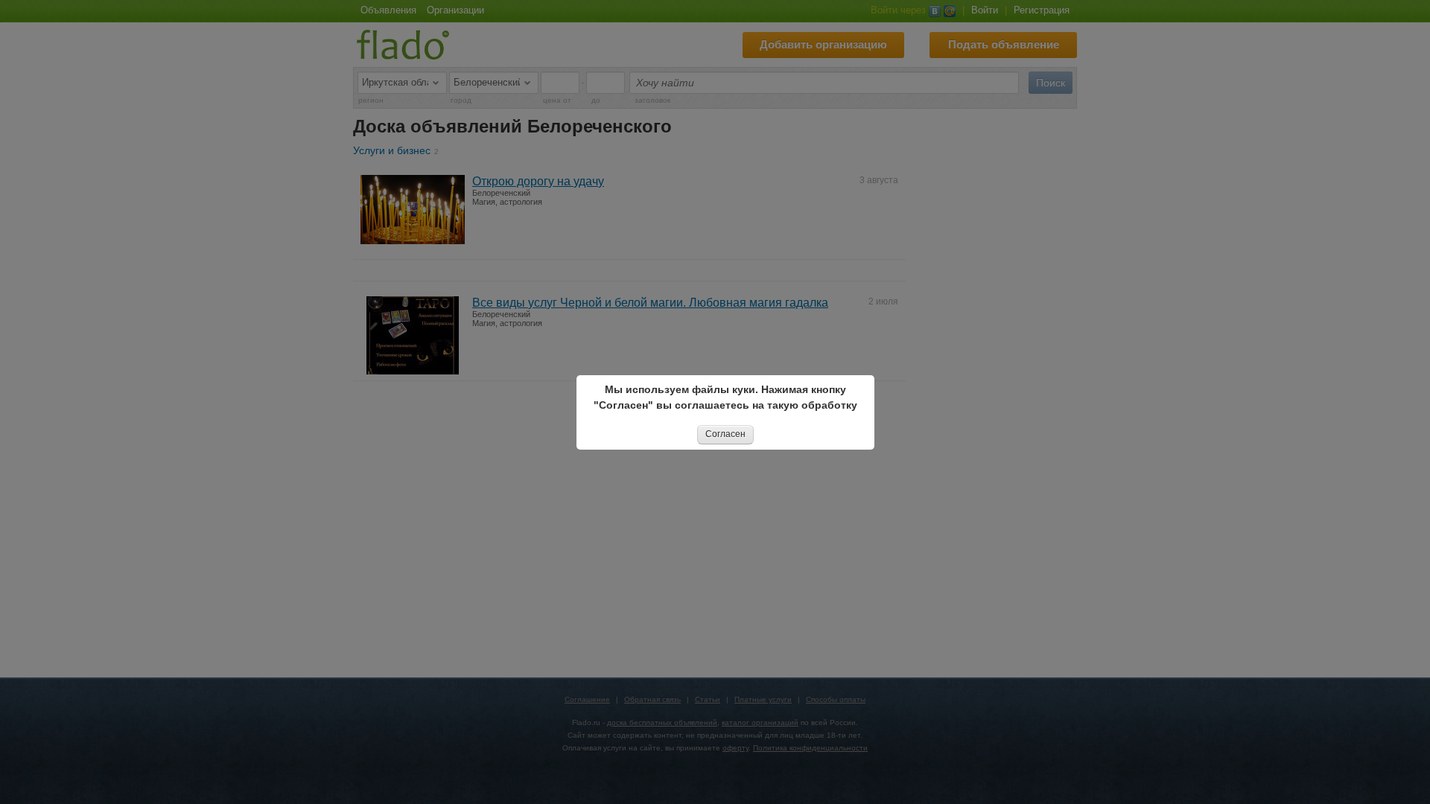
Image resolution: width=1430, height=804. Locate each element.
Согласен (725, 434)
